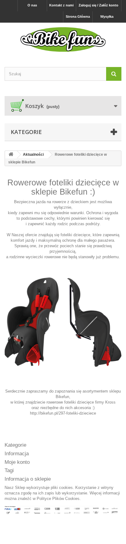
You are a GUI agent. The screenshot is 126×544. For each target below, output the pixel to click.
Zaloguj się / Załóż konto (98, 5)
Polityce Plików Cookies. (59, 498)
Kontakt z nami (61, 5)
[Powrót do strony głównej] (11, 154)
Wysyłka (106, 16)
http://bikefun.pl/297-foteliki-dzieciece (63, 413)
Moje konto (17, 462)
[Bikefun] (63, 39)
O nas (32, 5)
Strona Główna (78, 16)
